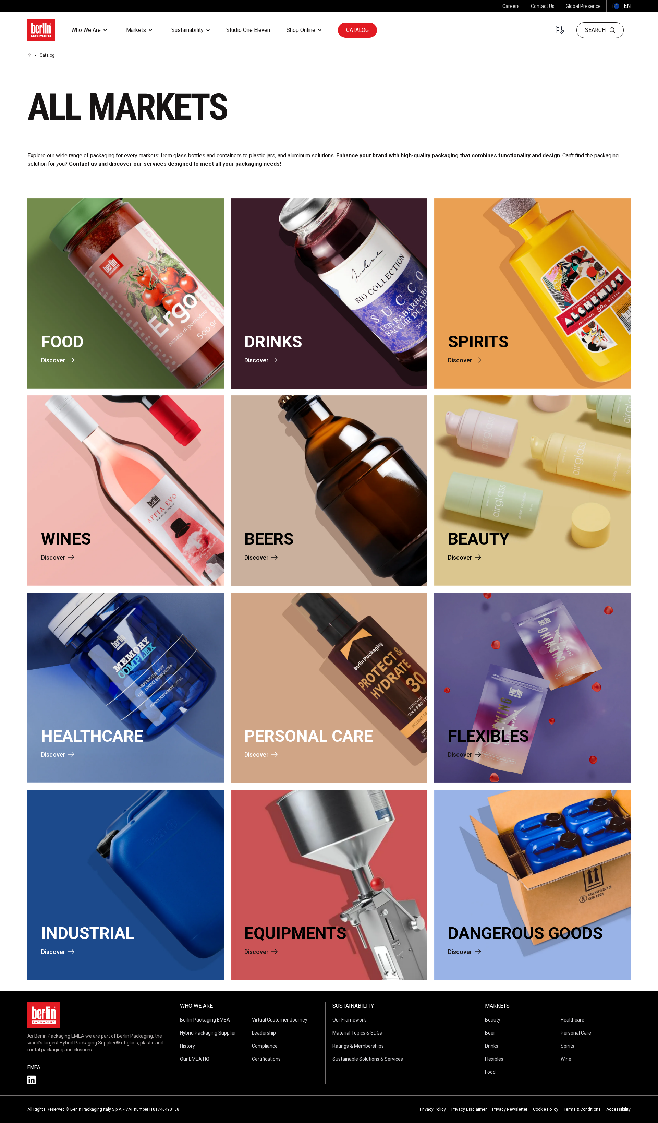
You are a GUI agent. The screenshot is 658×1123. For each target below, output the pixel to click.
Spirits (567, 1046)
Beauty (492, 1020)
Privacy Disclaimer (469, 1109)
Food (490, 1072)
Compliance (265, 1046)
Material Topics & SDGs (357, 1033)
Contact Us (543, 6)
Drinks (491, 1046)
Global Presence (583, 6)
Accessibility (618, 1109)
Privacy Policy (433, 1109)
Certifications (266, 1059)
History (187, 1046)
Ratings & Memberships (358, 1046)
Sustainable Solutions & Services (367, 1059)
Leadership (264, 1033)
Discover (53, 360)
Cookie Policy (545, 1109)
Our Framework (349, 1020)
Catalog (357, 30)
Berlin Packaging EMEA (205, 1020)
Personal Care (576, 1033)
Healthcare (572, 1020)
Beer (490, 1033)
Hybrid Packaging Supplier (208, 1033)
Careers (511, 6)
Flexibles (494, 1059)
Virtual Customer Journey (279, 1020)
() (621, 6)
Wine (566, 1059)
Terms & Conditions (582, 1109)
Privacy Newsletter (509, 1109)
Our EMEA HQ (194, 1059)
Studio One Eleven (248, 30)
